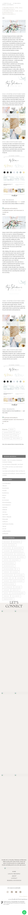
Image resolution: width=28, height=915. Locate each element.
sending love (5, 521)
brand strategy (7, 548)
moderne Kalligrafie (9, 584)
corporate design (8, 432)
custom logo (19, 554)
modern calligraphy (17, 581)
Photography (5, 519)
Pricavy (21, 896)
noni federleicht (8, 587)
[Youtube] (16, 892)
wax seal (4, 528)
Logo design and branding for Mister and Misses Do (13, 471)
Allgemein (4, 485)
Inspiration (4, 507)
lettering (15, 435)
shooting (6, 593)
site (22, 410)
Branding (4, 490)
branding (12, 545)
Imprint (25, 896)
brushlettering (18, 548)
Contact (14, 878)
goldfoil (21, 557)
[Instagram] (8, 892)
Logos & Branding (14, 874)
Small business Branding (7, 524)
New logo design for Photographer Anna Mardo (12, 464)
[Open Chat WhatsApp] (24, 912)
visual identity (17, 438)
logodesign (6, 581)
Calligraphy (7, 551)
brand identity (16, 541)
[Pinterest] (20, 892)
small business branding (17, 593)
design (17, 432)
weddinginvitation (8, 599)
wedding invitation (6, 531)
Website (19, 201)
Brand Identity (5, 488)
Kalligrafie (6, 435)
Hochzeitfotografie (9, 563)
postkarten (6, 590)
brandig (12, 429)
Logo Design (5, 514)
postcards (18, 587)
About (14, 876)
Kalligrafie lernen (8, 575)
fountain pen (13, 557)
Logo (13, 578)
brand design (7, 541)
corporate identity (8, 554)
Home (14, 871)
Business (4, 495)
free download (5, 500)
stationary (6, 596)
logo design (7, 438)
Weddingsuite (5, 533)
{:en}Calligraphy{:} (6, 483)
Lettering (4, 512)
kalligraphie (19, 575)
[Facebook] (12, 892)
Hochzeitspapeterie (6, 504)
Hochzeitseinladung (6, 502)
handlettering (15, 560)
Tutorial (4, 526)
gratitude (6, 560)
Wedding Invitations (14, 880)
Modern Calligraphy (6, 516)
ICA (17, 569)
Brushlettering (5, 492)
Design (3, 497)
